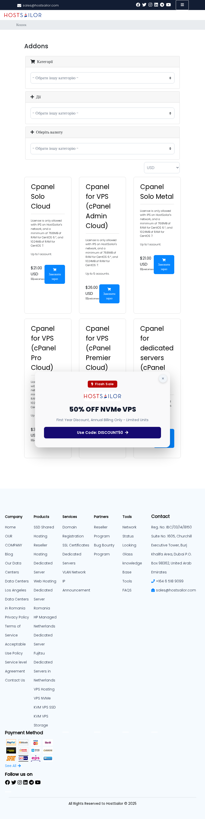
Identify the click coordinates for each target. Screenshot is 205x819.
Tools (127, 581)
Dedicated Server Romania (43, 599)
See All (10, 765)
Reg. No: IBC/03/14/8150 (171, 527)
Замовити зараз (55, 276)
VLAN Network (74, 572)
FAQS (127, 590)
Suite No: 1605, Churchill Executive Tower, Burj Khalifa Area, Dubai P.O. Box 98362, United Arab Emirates (171, 554)
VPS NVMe (42, 698)
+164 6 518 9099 (170, 581)
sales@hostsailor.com (176, 590)
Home (10, 527)
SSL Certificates (75, 545)
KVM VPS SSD (45, 707)
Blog (9, 554)
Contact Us (15, 680)
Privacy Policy (17, 617)
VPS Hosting (44, 689)
